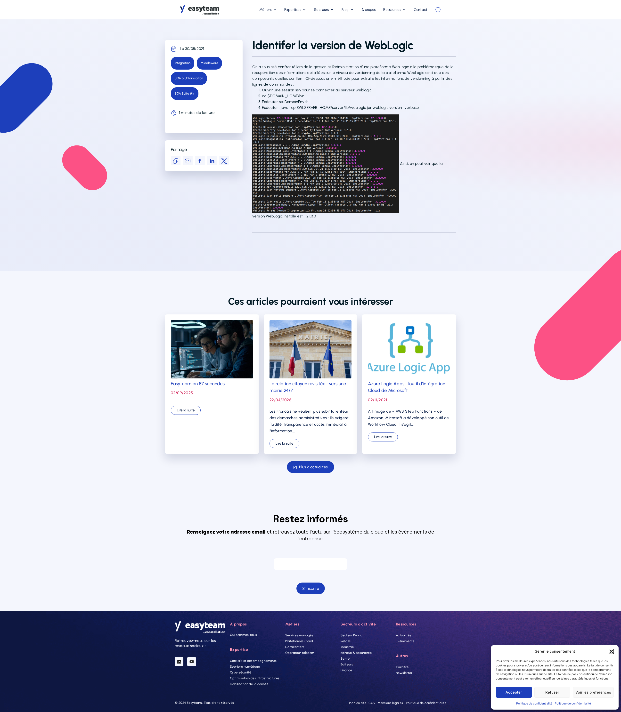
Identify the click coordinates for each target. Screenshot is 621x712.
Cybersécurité (240, 672)
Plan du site (358, 703)
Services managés (299, 635)
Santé (345, 658)
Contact (420, 10)
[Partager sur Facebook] (200, 160)
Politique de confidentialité (534, 703)
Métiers (265, 10)
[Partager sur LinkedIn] (212, 160)
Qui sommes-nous (243, 635)
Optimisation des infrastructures (254, 678)
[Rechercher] (438, 10)
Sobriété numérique (245, 666)
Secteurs (321, 10)
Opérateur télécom (299, 653)
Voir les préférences (593, 692)
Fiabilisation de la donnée (249, 684)
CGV (372, 703)
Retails (346, 641)
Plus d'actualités (313, 467)
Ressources (392, 10)
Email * (310, 553)
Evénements (405, 641)
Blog (345, 10)
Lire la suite (186, 410)
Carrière (402, 667)
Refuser (552, 692)
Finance (346, 670)
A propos (368, 10)
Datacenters (294, 647)
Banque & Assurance (356, 653)
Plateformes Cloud (299, 641)
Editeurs (347, 664)
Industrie (347, 647)
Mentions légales (390, 703)
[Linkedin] (179, 661)
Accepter (514, 692)
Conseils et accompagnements (253, 661)
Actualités (403, 635)
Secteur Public (351, 635)
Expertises (292, 10)
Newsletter (404, 673)
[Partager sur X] (224, 160)
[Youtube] (191, 661)
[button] (611, 651)
